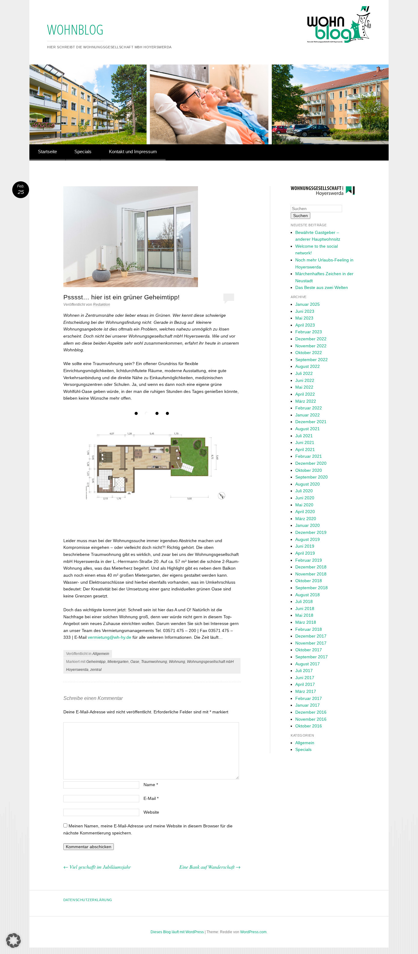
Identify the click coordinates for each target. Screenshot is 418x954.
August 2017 (307, 663)
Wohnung (177, 662)
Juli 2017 (304, 670)
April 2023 (305, 325)
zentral (96, 669)
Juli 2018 (304, 601)
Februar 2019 (308, 560)
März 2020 (305, 518)
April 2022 (305, 394)
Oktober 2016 (308, 725)
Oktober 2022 (308, 352)
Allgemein (100, 654)
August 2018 (307, 594)
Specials (82, 151)
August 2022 (307, 366)
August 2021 (307, 428)
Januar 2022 (307, 414)
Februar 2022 (308, 407)
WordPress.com (253, 932)
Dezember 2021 (311, 421)
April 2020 (305, 511)
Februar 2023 (308, 331)
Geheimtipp (96, 662)
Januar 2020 (307, 525)
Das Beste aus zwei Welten (321, 287)
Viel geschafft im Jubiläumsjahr (97, 866)
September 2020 (311, 477)
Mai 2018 (304, 615)
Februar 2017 (308, 698)
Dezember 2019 (311, 532)
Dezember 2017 (311, 636)
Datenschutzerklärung (87, 900)
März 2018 (305, 622)
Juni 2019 (304, 546)
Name (151, 784)
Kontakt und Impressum (133, 151)
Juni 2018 (304, 608)
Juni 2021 (304, 442)
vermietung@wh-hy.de (109, 637)
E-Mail (151, 798)
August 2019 (307, 539)
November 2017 (311, 643)
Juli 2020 (304, 490)
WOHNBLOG (75, 29)
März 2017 (305, 691)
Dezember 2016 (311, 712)
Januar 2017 (307, 705)
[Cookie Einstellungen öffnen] (13, 946)
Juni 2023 (304, 311)
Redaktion (101, 304)
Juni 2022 (304, 380)
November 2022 (311, 345)
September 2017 (311, 656)
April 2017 (305, 684)
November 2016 (311, 719)
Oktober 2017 (308, 649)
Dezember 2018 (311, 566)
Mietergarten (118, 662)
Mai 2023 (304, 318)
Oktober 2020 (308, 470)
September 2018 (311, 587)
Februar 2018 (308, 629)
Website (151, 812)
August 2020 (307, 484)
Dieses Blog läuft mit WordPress (177, 932)
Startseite (47, 151)
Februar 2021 (308, 456)
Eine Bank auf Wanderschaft (210, 866)
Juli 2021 (304, 435)
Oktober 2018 (308, 580)
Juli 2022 (304, 373)
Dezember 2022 (311, 338)
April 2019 (305, 553)
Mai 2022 (304, 387)
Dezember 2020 (311, 463)
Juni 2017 (304, 677)
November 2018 (311, 573)
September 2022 (311, 359)
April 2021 (305, 449)
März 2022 (305, 401)
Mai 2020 (304, 504)
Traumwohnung (154, 662)
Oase (134, 662)
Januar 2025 (307, 304)
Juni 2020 (304, 497)
